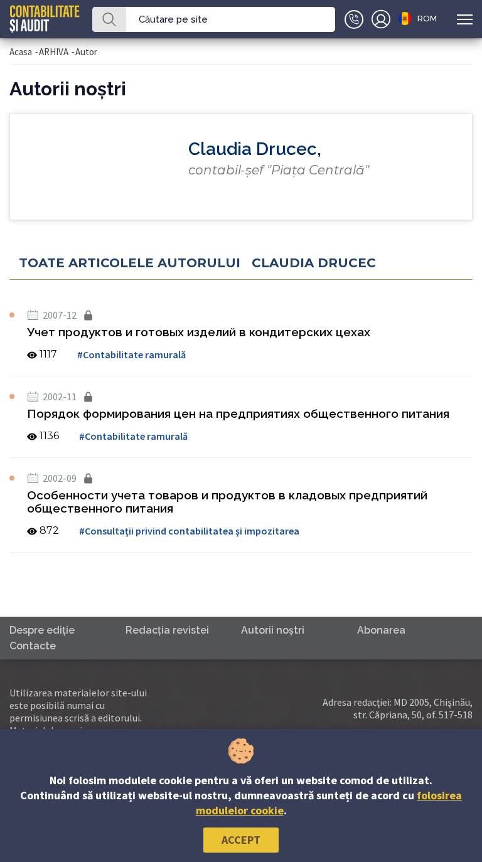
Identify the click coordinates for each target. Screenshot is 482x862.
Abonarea (381, 630)
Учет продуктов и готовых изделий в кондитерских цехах (198, 332)
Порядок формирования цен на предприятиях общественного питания (238, 413)
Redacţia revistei (167, 630)
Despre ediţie (42, 630)
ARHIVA (53, 52)
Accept (241, 840)
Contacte (32, 646)
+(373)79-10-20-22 (354, 19)
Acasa (20, 52)
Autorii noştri (272, 630)
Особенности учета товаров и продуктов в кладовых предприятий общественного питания (227, 501)
